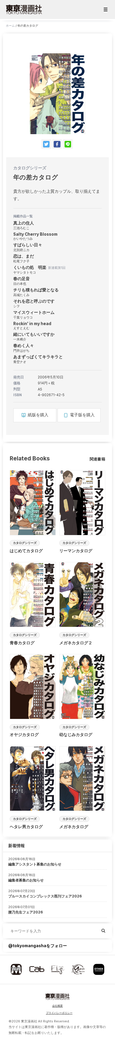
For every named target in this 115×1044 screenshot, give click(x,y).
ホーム (10, 25)
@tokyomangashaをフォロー (37, 945)
